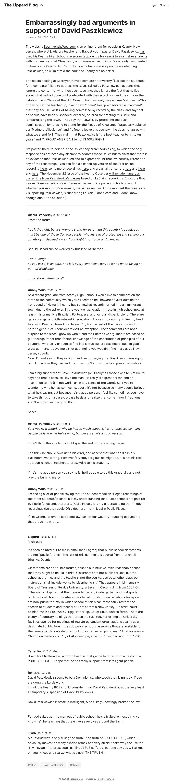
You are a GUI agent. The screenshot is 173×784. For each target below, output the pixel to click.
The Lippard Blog (21, 5)
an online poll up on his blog (107, 183)
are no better (105, 71)
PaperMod (109, 779)
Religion (74, 764)
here (43, 168)
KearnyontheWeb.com (60, 46)
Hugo (99, 779)
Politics (32, 764)
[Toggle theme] (41, 5)
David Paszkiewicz (53, 764)
